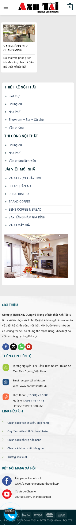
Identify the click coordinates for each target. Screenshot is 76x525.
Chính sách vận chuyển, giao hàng (28, 422)
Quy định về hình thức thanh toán (27, 431)
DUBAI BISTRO (19, 194)
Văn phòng (16, 127)
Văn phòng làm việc (22, 161)
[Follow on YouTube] (28, 347)
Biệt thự (14, 96)
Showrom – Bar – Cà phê (26, 120)
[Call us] (21, 347)
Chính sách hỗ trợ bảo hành (24, 439)
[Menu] (5, 7)
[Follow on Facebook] (5, 347)
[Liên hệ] (9, 511)
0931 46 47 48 (34, 400)
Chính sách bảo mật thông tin (25, 448)
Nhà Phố (14, 112)
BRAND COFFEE (19, 202)
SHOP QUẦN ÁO (20, 186)
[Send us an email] (13, 347)
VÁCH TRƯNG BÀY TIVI (25, 178)
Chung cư (15, 104)
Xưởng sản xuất (17, 457)
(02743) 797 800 (38, 395)
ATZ (70, 520)
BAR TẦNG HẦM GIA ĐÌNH (27, 217)
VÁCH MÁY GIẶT (20, 225)
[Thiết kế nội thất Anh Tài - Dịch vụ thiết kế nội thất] (38, 7)
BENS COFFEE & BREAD (25, 209)
